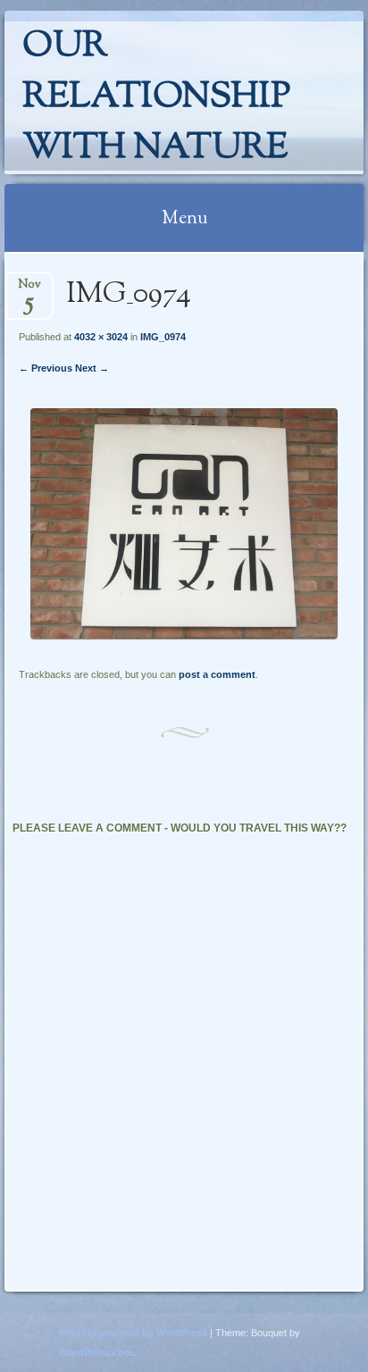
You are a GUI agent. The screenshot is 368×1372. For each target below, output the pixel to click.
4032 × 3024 (101, 336)
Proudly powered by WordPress (133, 1332)
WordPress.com (96, 1352)
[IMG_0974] (183, 634)
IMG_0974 (163, 336)
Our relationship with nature (156, 97)
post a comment (217, 674)
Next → (92, 368)
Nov (29, 290)
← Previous (45, 368)
